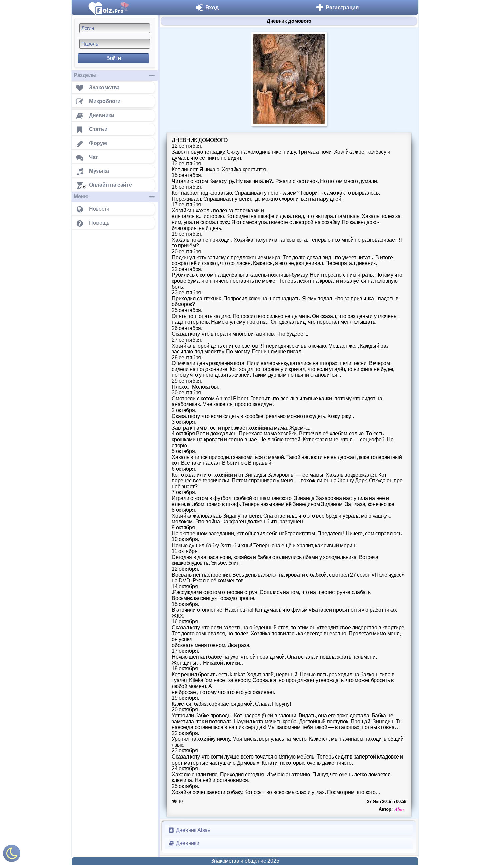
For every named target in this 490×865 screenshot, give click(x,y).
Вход (212, 7)
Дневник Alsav (192, 830)
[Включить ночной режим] (11, 855)
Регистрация (342, 7)
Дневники (187, 843)
